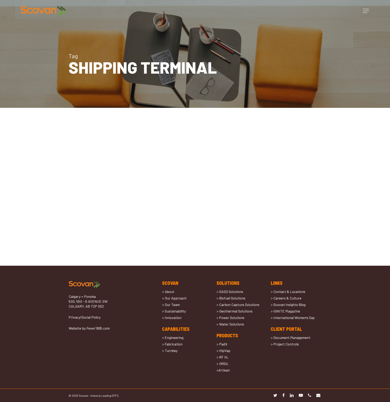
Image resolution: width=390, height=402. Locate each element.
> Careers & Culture (286, 298)
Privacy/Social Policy (85, 317)
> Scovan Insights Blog (288, 304)
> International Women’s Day (293, 317)
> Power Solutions (230, 317)
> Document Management (290, 337)
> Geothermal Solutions (234, 311)
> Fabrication (172, 344)
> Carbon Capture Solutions (238, 304)
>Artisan (223, 370)
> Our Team (171, 304)
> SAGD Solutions (230, 291)
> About (168, 291)
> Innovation (171, 317)
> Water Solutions (230, 324)
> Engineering (172, 337)
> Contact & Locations (288, 291)
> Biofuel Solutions (231, 298)
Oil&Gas (97, 205)
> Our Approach (174, 298)
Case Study (82, 205)
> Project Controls (285, 344)
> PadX (222, 344)
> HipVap (223, 350)
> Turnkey (170, 350)
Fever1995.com (98, 328)
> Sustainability (174, 311)
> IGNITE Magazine (285, 311)
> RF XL (223, 357)
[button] (366, 11)
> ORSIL (223, 363)
